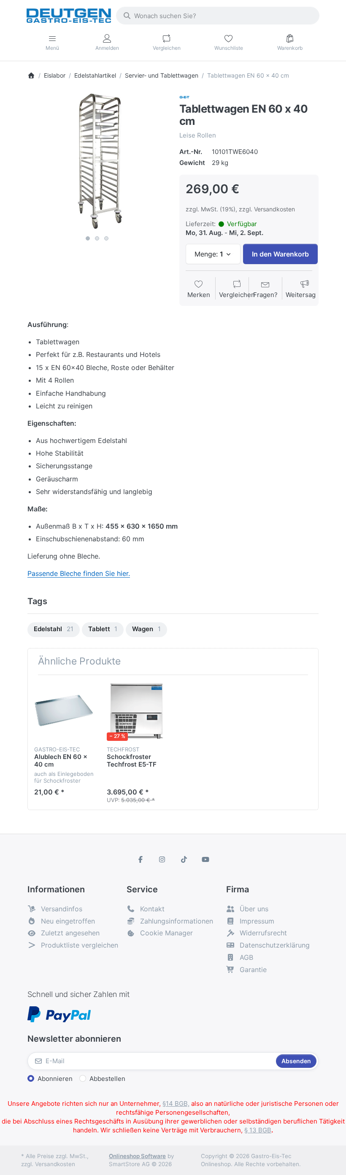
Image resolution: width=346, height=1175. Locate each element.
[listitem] (97, 161)
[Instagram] (162, 859)
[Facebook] (140, 859)
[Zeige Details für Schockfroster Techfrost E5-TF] (136, 711)
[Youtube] (206, 859)
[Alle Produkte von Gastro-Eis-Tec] (184, 96)
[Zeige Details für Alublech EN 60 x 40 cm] (64, 711)
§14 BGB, (175, 1103)
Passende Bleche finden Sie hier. (78, 573)
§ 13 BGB (257, 1130)
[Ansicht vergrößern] (97, 161)
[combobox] (217, 15)
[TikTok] (184, 859)
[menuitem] (53, 629)
